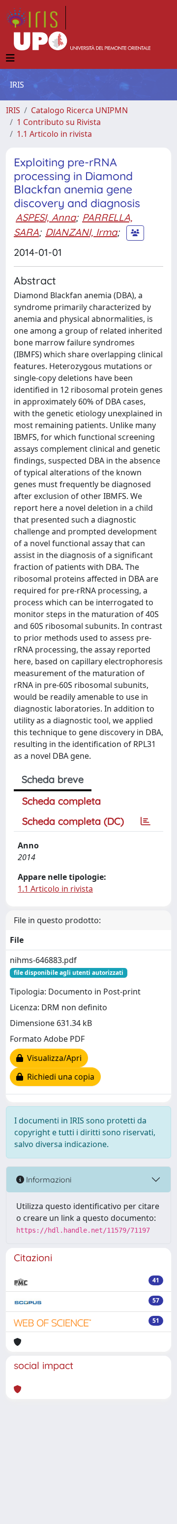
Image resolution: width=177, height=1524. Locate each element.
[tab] (145, 821)
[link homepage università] (82, 41)
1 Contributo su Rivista (59, 122)
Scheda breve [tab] (53, 779)
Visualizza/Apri (52, 1058)
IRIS (13, 110)
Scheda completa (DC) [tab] (73, 821)
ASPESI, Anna (46, 217)
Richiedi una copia (58, 1076)
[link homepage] (36, 18)
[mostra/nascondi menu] (10, 58)
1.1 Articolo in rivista (54, 133)
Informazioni (47, 1179)
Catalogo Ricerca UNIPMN (79, 110)
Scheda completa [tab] (61, 801)
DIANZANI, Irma (81, 232)
